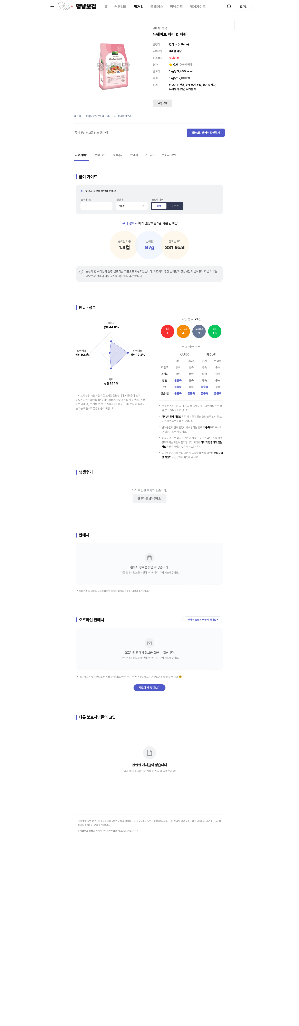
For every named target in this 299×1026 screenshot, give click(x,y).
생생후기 (118, 155)
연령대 (120, 199)
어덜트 (123, 206)
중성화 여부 (157, 199)
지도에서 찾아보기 (149, 688)
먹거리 (139, 6)
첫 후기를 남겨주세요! (149, 498)
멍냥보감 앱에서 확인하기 (206, 132)
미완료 (175, 205)
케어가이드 (198, 6)
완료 (159, 205)
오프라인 (150, 155)
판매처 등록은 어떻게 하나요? (202, 619)
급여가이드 (81, 155)
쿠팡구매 (162, 103)
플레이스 (156, 6)
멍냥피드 (176, 6)
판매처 (134, 155)
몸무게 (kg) (86, 199)
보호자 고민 (169, 155)
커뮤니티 (120, 6)
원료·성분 (100, 155)
